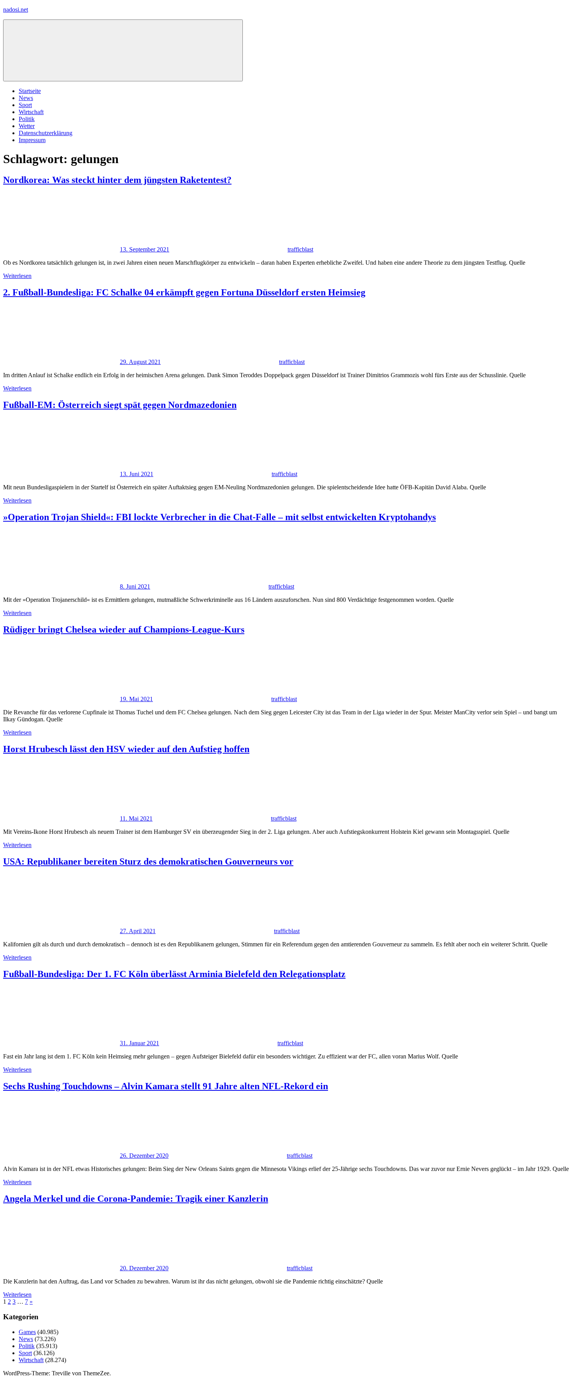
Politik (27, 119)
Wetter (27, 126)
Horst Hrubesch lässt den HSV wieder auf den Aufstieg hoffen (126, 749)
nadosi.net (15, 9)
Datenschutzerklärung (45, 133)
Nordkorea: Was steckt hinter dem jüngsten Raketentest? (117, 180)
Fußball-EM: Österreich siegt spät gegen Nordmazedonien (120, 405)
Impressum (32, 140)
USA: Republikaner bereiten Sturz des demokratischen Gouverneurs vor (148, 861)
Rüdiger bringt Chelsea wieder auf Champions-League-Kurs (123, 629)
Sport (25, 105)
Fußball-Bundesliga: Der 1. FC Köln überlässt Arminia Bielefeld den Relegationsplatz (174, 974)
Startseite (30, 91)
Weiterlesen (17, 275)
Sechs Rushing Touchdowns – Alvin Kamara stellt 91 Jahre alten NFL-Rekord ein (165, 1086)
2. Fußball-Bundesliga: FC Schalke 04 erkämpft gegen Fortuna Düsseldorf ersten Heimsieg (184, 292)
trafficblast (300, 249)
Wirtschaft (31, 112)
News (26, 98)
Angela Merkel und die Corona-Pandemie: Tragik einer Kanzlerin (135, 1199)
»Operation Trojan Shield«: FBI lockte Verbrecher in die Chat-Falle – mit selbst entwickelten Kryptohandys (219, 517)
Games (27, 1332)
